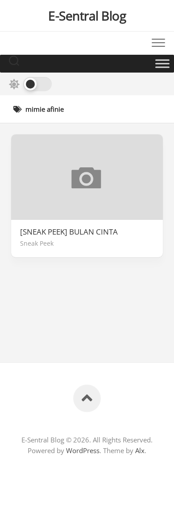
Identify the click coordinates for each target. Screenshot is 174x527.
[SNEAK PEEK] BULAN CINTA (69, 232)
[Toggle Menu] (162, 63)
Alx (140, 450)
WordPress (82, 450)
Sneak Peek (37, 243)
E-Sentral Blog (87, 15)
